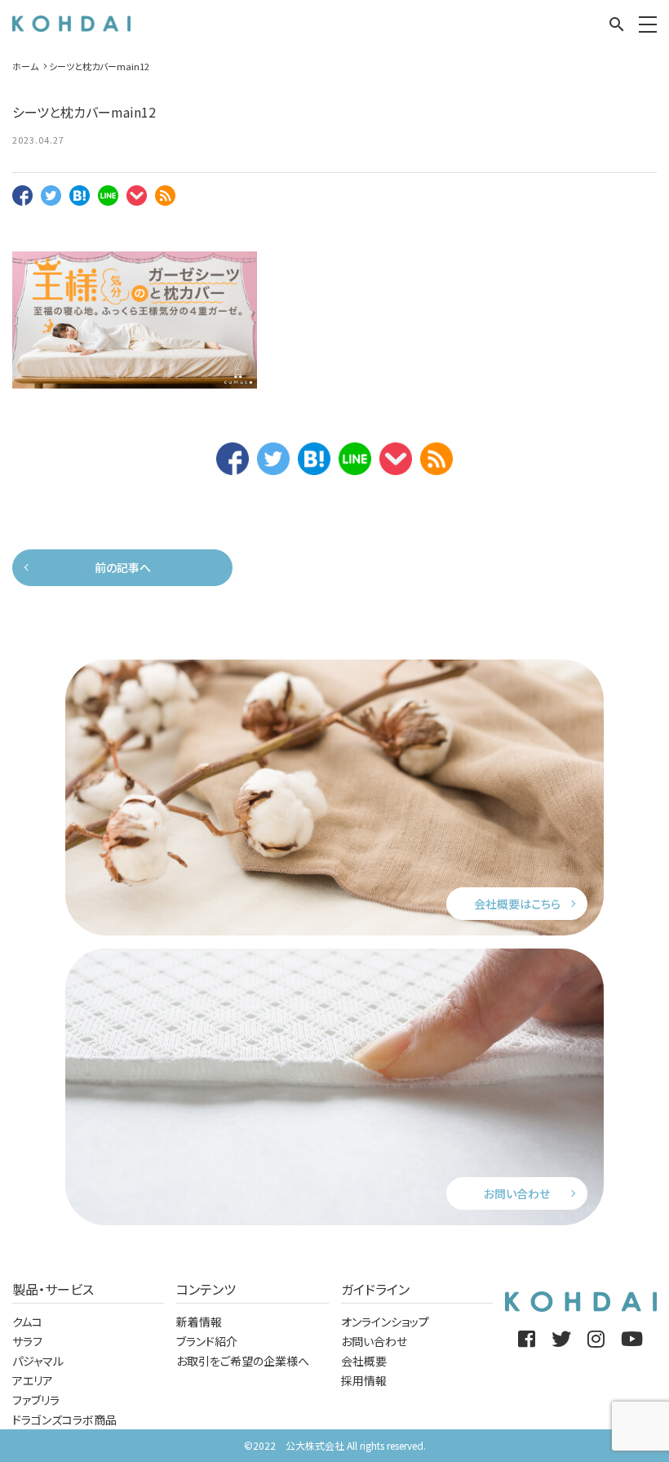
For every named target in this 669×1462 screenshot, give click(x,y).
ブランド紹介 (206, 1341)
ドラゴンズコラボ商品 (64, 1419)
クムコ (27, 1321)
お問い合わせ (517, 1193)
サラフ (27, 1341)
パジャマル (38, 1361)
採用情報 (364, 1380)
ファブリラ (36, 1400)
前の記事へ (123, 567)
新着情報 (199, 1321)
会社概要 (364, 1361)
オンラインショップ (385, 1321)
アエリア (32, 1380)
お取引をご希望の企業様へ (242, 1361)
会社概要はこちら (517, 903)
